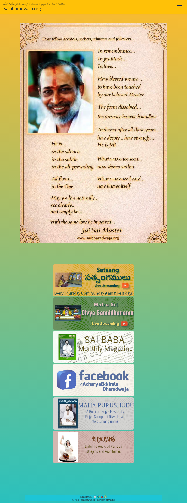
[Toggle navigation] (179, 7)
